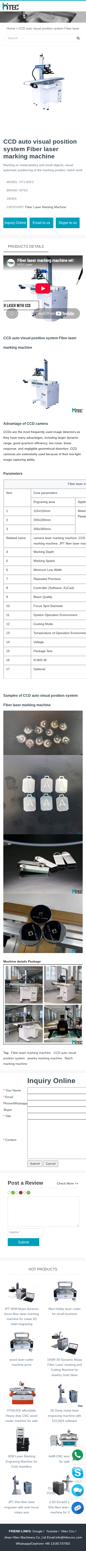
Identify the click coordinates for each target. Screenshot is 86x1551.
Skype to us (67, 223)
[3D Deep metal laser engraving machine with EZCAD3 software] (64, 1393)
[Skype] (78, 1473)
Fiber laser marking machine (31, 1052)
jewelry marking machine (44, 1058)
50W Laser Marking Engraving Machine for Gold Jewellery (21, 1461)
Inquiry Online (15, 223)
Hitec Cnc (68, 1531)
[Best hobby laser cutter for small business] (64, 1291)
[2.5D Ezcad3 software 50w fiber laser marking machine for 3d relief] (64, 1485)
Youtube (52, 1531)
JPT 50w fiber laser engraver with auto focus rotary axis (21, 1507)
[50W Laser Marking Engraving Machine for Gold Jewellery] (21, 1439)
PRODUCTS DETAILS (26, 246)
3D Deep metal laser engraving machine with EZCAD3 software (64, 1415)
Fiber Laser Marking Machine (45, 207)
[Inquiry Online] (78, 1490)
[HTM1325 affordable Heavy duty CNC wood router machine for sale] (21, 1393)
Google (37, 1531)
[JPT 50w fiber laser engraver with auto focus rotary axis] (21, 1485)
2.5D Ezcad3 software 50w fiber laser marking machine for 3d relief (64, 1507)
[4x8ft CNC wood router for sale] (64, 1439)
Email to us (41, 223)
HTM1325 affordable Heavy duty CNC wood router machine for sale (21, 1415)
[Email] (78, 1508)
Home (11, 28)
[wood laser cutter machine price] (21, 1342)
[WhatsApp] (78, 1455)
